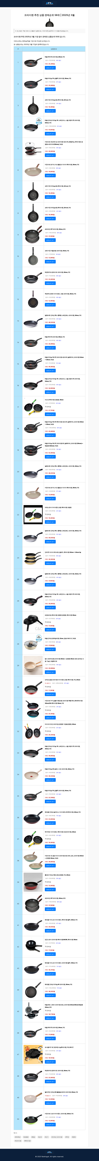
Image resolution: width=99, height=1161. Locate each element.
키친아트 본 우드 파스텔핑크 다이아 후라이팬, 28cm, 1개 (62, 164)
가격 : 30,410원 (50, 970)
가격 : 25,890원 (50, 85)
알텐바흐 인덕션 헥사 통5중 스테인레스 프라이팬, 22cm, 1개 (63, 574)
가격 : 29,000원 (50, 927)
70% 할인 (59, 988)
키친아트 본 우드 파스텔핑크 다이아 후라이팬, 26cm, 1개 (62, 487)
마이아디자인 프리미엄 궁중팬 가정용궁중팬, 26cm (60, 724)
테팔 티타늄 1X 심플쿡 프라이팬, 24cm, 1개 (58, 790)
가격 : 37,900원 (50, 581)
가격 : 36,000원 (50, 991)
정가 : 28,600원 (50, 1117)
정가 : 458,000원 (57, 683)
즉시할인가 (48, 683)
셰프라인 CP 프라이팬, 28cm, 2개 (55, 229)
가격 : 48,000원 (50, 322)
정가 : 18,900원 (57, 1095)
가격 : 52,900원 (50, 453)
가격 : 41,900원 (50, 129)
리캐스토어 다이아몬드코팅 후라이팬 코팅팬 (58, 507)
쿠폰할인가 (48, 1095)
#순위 (40, 1137)
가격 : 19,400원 (50, 518)
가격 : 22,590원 (50, 797)
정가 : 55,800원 (50, 600)
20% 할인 (58, 403)
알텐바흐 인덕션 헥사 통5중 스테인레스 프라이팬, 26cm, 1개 (63, 531)
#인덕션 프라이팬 (57, 1137)
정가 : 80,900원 (50, 340)
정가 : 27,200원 (50, 403)
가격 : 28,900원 (50, 603)
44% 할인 (58, 319)
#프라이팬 (18, 1141)
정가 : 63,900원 (50, 1031)
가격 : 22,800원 (50, 279)
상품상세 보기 (50, 68)
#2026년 (17, 1137)
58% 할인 (58, 556)
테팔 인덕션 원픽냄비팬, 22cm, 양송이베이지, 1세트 (60, 638)
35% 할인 (58, 706)
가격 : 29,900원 (50, 151)
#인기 (46, 1137)
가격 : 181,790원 (50, 1014)
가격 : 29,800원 (50, 861)
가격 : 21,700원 (49, 410)
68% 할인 (59, 232)
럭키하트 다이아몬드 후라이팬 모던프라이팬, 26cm (60, 832)
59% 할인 (58, 168)
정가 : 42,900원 (50, 772)
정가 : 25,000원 (50, 103)
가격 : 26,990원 (50, 344)
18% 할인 (58, 254)
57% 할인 (58, 491)
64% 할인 (58, 384)
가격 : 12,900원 (50, 301)
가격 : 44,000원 (50, 537)
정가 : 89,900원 (50, 923)
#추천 (67, 1137)
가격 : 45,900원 (50, 366)
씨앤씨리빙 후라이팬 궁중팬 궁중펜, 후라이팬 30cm (60, 615)
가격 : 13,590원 (50, 1099)
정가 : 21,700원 (50, 618)
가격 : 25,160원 (49, 713)
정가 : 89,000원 (50, 534)
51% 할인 (58, 1117)
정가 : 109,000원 (50, 126)
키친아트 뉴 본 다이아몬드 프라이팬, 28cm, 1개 (59, 1113)
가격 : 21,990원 (49, 1034)
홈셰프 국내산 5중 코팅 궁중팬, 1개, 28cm (57, 875)
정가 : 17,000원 (50, 254)
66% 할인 (58, 60)
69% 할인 (58, 276)
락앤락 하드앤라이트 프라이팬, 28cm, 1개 (57, 272)
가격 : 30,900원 (50, 559)
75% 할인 (58, 815)
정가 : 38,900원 (50, 706)
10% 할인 (58, 363)
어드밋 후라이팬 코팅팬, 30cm (54, 400)
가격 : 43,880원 (50, 431)
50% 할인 (58, 534)
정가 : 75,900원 (50, 60)
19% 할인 (58, 449)
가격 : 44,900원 (50, 756)
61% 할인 (59, 126)
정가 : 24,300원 (50, 511)
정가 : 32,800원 (50, 491)
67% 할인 (58, 82)
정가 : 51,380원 (50, 363)
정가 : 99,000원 (50, 384)
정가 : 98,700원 (50, 815)
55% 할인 (58, 878)
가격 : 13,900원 (50, 494)
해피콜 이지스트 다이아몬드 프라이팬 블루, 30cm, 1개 (61, 963)
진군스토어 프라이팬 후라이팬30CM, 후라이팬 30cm (61, 939)
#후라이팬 (27, 1141)
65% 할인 (58, 1031)
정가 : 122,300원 (50, 988)
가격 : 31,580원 (49, 236)
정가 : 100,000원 (50, 232)
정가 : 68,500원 (50, 577)
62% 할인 (58, 794)
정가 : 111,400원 (50, 966)
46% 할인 (58, 297)
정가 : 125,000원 (50, 427)
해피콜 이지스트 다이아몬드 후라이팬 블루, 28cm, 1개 (61, 920)
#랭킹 (33, 1137)
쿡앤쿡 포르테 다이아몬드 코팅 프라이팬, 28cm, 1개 (60, 294)
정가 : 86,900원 (50, 319)
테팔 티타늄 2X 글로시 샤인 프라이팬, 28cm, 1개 (59, 769)
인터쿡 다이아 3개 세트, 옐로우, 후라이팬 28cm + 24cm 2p (63, 552)
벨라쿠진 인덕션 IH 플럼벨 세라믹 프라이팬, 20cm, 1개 (61, 1092)
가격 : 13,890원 (50, 257)
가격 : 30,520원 (50, 776)
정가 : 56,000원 (50, 664)
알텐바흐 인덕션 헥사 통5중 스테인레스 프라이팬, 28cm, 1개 (63, 315)
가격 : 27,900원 (50, 645)
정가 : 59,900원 (50, 794)
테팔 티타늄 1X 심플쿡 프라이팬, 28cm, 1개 (58, 78)
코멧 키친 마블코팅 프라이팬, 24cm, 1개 (57, 250)
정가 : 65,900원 (50, 449)
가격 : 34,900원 (50, 388)
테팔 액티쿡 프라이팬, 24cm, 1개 (55, 1027)
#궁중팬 (25, 1137)
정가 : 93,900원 (50, 752)
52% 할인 (58, 752)
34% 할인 (58, 103)
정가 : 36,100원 (50, 168)
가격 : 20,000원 (50, 735)
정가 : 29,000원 (50, 878)
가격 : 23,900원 (50, 819)
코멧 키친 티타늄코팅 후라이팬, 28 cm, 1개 (58, 100)
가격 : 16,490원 (50, 107)
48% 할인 (58, 147)
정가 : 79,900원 (50, 82)
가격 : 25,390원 (50, 64)
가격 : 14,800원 (50, 171)
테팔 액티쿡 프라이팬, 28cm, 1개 (55, 57)
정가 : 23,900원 (50, 297)
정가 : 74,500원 (50, 556)
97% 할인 (66, 683)
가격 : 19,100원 (49, 1058)
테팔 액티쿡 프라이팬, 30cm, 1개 (55, 337)
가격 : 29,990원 (50, 668)
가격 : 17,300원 (49, 625)
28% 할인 (58, 772)
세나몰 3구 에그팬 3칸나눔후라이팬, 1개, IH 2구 (59, 1047)
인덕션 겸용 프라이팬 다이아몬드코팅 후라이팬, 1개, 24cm (62, 680)
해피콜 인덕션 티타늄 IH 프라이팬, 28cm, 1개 (58, 984)
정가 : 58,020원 (50, 147)
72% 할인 (58, 966)
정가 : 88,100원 (50, 642)
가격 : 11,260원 (49, 690)
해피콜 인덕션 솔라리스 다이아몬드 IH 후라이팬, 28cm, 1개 (63, 812)
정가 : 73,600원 (50, 276)
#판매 (74, 1137)
